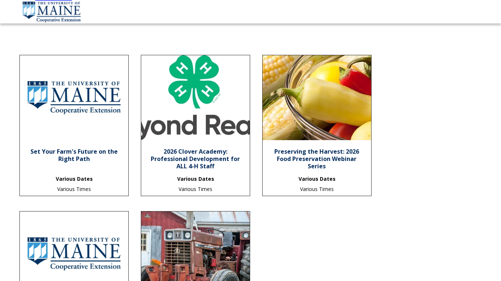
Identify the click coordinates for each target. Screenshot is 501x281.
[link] (74, 157)
